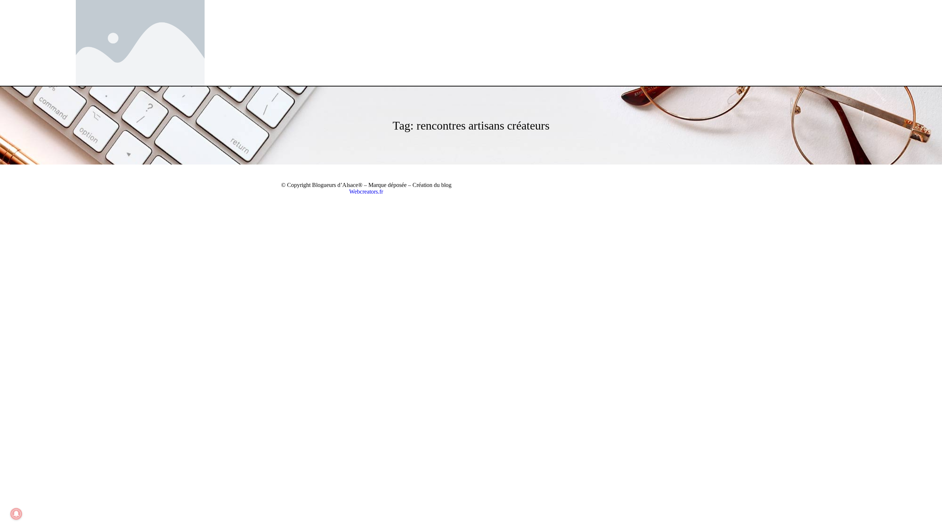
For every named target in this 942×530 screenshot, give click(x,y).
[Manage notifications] (16, 514)
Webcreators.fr (366, 191)
